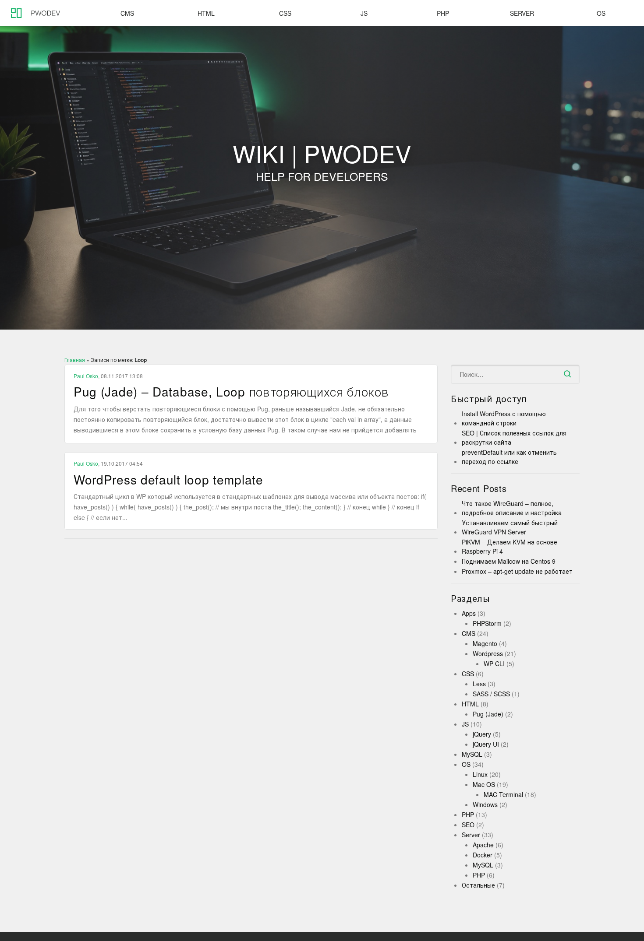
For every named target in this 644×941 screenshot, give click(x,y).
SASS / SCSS (491, 693)
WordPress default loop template (168, 479)
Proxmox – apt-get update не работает (517, 571)
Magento (485, 643)
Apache (483, 844)
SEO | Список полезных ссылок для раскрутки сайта (514, 437)
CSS (285, 13)
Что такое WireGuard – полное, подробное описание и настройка (512, 508)
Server (522, 13)
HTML (206, 13)
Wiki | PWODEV (322, 164)
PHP (443, 13)
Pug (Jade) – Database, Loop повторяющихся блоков (231, 391)
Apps (469, 613)
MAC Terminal (503, 794)
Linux (480, 774)
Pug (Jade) (488, 713)
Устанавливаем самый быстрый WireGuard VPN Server (510, 527)
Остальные (478, 885)
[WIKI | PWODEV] (33, 13)
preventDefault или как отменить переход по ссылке (509, 457)
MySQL (472, 754)
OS (601, 13)
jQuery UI (486, 744)
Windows (485, 804)
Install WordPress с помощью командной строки (504, 418)
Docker (482, 854)
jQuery (482, 734)
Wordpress (488, 653)
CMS (127, 13)
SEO (468, 824)
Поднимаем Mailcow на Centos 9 (509, 561)
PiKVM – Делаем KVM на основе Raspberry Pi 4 (509, 546)
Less (479, 683)
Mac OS (484, 784)
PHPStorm (487, 623)
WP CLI (494, 663)
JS (364, 13)
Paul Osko (86, 375)
